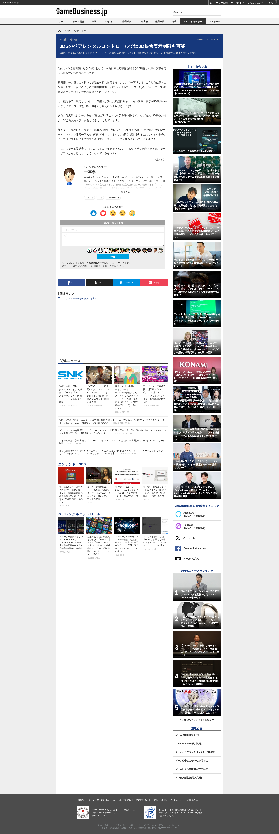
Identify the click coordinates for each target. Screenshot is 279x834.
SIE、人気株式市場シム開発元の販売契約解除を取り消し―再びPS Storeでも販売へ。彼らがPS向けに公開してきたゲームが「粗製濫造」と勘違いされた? (112, 421)
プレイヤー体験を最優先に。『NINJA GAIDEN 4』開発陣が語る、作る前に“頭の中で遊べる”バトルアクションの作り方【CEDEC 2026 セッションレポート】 (112, 431)
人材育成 (143, 21)
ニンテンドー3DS (72, 464)
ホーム (62, 21)
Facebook (112, 198)
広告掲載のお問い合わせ (107, 800)
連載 (174, 21)
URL (89, 198)
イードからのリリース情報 (180, 800)
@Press (195, 800)
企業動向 (126, 21)
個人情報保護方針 (126, 800)
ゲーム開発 (78, 21)
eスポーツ (215, 21)
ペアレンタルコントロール (79, 514)
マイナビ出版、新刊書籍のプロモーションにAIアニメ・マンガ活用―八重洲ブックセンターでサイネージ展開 (112, 442)
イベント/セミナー (193, 21)
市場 (94, 21)
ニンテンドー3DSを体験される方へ (79, 298)
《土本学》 (159, 159)
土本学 (90, 171)
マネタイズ (109, 21)
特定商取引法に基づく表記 (147, 800)
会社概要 (163, 800)
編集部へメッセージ (86, 800)
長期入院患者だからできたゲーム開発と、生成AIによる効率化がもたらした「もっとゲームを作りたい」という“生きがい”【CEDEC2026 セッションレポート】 (112, 452)
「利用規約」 (96, 266)
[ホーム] (59, 31)
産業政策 (159, 21)
